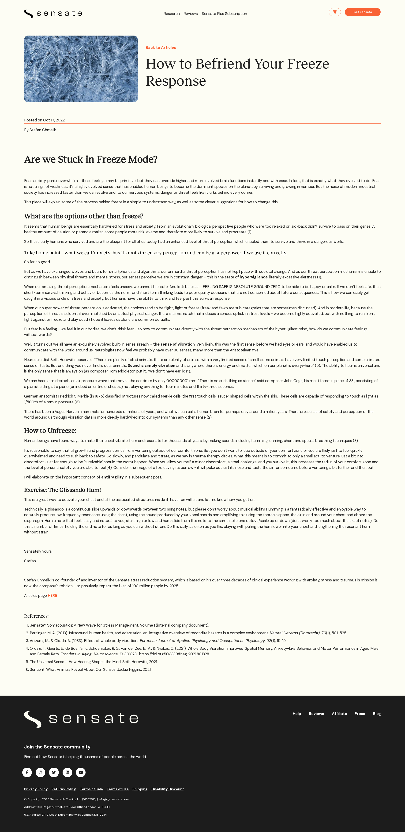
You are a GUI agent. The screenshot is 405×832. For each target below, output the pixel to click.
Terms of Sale (91, 789)
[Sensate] (81, 719)
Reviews (191, 13)
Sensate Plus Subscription (224, 13)
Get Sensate (362, 12)
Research (172, 13)
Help (297, 713)
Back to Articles (161, 47)
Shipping (139, 789)
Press (360, 713)
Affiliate (339, 713)
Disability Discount (167, 789)
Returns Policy (64, 789)
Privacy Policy (36, 789)
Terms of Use (118, 789)
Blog (377, 713)
